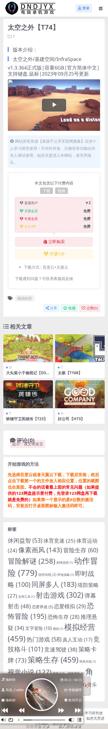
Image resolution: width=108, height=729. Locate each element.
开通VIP (57, 254)
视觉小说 (30, 672)
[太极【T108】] (80, 348)
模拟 (58, 629)
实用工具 (26, 597)
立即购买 (56, 242)
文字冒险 (38, 628)
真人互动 (77, 639)
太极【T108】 (70, 372)
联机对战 (87, 661)
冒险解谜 (31, 561)
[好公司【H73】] (80, 394)
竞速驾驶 (60, 649)
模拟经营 (24, 298)
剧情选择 (64, 562)
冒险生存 (80, 550)
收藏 (72, 308)
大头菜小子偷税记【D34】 (26, 375)
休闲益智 (25, 540)
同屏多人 (54, 584)
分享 (53, 308)
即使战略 (66, 575)
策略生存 (53, 659)
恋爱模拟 (70, 606)
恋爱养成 (42, 606)
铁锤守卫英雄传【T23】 (27, 418)
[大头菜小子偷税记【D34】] (28, 348)
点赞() (92, 308)
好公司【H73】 (71, 418)
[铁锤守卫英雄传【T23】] (28, 394)
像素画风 (40, 549)
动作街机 (47, 574)
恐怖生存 (63, 616)
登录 (85, 8)
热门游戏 (44, 639)
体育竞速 (59, 540)
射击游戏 (59, 595)
